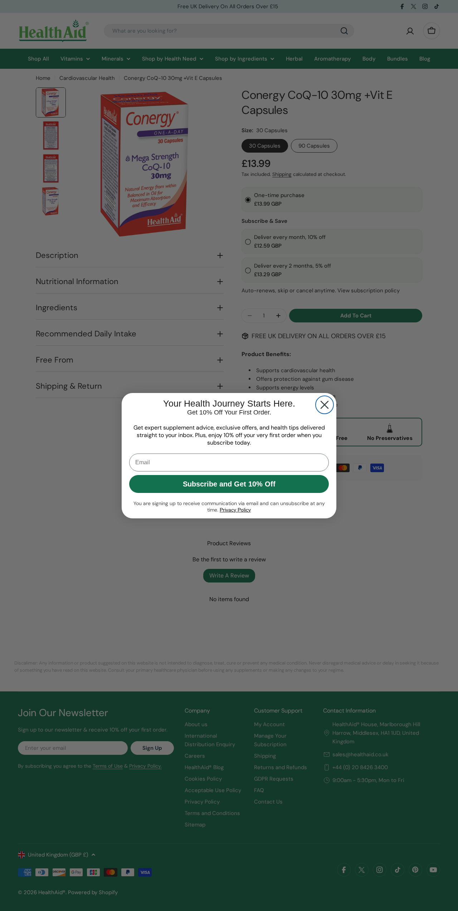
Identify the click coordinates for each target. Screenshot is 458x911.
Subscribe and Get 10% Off (229, 484)
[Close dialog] (324, 405)
